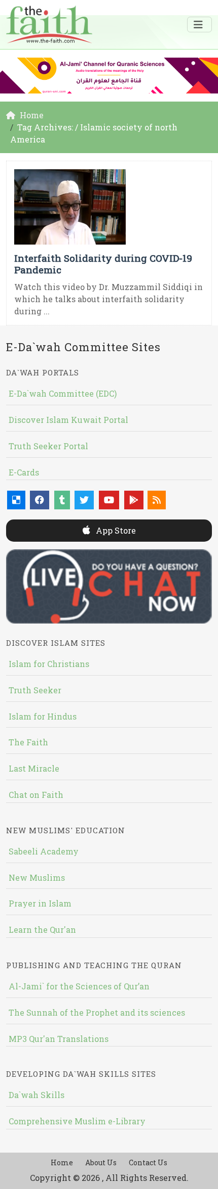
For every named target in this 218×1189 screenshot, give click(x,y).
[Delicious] (16, 500)
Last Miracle (34, 768)
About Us (101, 1162)
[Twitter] (84, 500)
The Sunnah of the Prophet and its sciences (97, 1012)
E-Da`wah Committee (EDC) (63, 393)
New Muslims (37, 877)
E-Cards (24, 472)
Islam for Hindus (43, 716)
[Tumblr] (62, 500)
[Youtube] (109, 500)
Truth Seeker (35, 690)
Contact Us (148, 1162)
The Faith (28, 742)
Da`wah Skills (36, 1094)
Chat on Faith (36, 794)
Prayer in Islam (40, 903)
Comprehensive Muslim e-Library (77, 1121)
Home (62, 1162)
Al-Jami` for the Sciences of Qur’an (79, 986)
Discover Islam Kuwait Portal (68, 419)
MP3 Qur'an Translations (58, 1038)
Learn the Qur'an (42, 929)
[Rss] (157, 500)
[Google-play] (133, 500)
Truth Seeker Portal (48, 446)
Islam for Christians (49, 663)
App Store (115, 530)
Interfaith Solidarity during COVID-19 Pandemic (103, 264)
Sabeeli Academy (44, 851)
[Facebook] (39, 500)
